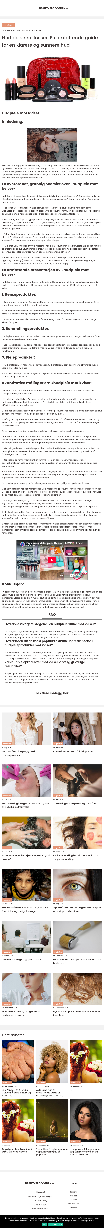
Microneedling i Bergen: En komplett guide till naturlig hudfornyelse (25, 805)
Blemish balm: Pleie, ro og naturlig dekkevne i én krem (21, 1013)
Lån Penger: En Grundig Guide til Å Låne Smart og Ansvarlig (16, 1093)
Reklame (73, 1192)
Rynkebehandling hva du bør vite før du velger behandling (75, 857)
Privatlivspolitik (56, 1224)
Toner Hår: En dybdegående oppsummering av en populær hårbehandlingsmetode (52, 1152)
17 (71, 1090)
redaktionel (8, 25)
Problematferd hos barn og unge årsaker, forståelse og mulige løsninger (25, 909)
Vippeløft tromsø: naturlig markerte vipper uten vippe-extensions (77, 909)
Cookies (73, 1199)
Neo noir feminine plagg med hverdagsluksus (18, 753)
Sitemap (73, 1207)
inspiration (7, 744)
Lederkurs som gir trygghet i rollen (21, 959)
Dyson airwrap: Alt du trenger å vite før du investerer (77, 1013)
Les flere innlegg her (52, 693)
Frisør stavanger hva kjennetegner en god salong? (26, 857)
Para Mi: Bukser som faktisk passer (73, 751)
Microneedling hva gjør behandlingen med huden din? (77, 961)
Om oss (73, 1196)
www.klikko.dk (42, 1208)
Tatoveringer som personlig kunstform (75, 803)
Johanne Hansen (33, 30)
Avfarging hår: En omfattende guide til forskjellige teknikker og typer (49, 1093)
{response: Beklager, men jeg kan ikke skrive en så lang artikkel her (85, 1152)
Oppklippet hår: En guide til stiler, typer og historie (17, 1150)
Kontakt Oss (73, 1203)
